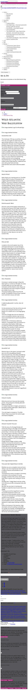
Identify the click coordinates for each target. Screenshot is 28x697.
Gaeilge (14, 608)
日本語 (21, 614)
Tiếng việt (13, 616)
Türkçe (9, 614)
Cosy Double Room (11, 49)
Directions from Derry (12, 66)
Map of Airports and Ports (13, 60)
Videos (8, 17)
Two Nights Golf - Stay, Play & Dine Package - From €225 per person (15, 32)
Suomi (5, 608)
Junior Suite (9, 50)
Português (3, 616)
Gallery (5, 69)
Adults (2, 95)
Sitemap (24, 592)
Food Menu (9, 55)
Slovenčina (23, 617)
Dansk (2, 606)
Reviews (8, 15)
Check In (3, 91)
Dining (5, 53)
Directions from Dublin (12, 61)
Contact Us (6, 68)
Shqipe (11, 617)
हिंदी (11, 611)
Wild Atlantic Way (8, 56)
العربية (2, 608)
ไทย (12, 614)
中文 (2, 619)
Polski (8, 616)
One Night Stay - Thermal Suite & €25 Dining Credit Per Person (16, 25)
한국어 (25, 614)
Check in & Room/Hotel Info (13, 52)
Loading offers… (10, 23)
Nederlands (4, 614)
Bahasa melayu (12, 609)
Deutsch (6, 606)
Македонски (4, 609)
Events (8, 18)
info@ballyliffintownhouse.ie (14, 564)
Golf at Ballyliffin (10, 29)
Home (5, 12)
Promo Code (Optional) (7, 108)
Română (22, 616)
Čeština (8, 611)
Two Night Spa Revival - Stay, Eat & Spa (16, 37)
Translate (12, 624)
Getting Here (7, 58)
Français (10, 608)
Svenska (3, 617)
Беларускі (3, 611)
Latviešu (23, 608)
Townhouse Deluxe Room (13, 47)
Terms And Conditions (15, 594)
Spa (4, 42)
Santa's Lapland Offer (12, 39)
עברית (11, 612)
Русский (18, 616)
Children (3, 101)
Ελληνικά (11, 606)
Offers (5, 21)
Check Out (3, 93)
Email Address (5, 572)
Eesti (24, 606)
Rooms (5, 44)
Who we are (9, 14)
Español (21, 606)
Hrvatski (19, 611)
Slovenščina (17, 617)
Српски (7, 617)
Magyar (15, 611)
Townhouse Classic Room (13, 45)
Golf (4, 41)
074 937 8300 (4, 1)
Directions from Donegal (13, 64)
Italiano (8, 612)
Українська (16, 614)
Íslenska (16, 612)
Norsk (20, 612)
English (16, 606)
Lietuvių (19, 608)
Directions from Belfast (12, 63)
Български (22, 609)
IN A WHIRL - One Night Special (14, 28)
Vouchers (6, 20)
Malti (17, 609)
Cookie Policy (4, 594)
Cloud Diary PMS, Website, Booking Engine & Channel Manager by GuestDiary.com (13, 591)
